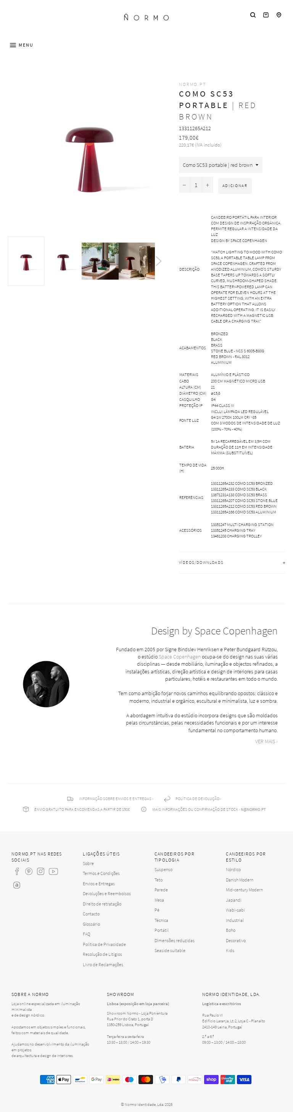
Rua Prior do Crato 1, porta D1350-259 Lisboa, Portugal (130, 1021)
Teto (159, 880)
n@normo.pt (253, 809)
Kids (230, 950)
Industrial (235, 920)
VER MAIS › (266, 741)
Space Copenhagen (180, 656)
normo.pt (192, 84)
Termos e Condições (101, 873)
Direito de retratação (102, 904)
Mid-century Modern (244, 890)
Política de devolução (197, 798)
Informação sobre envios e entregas (115, 798)
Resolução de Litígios (102, 954)
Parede (161, 890)
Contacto (91, 914)
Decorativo (236, 940)
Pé (157, 910)
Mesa (159, 900)
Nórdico (233, 869)
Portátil (162, 930)
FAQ (86, 934)
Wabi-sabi (235, 910)
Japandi (233, 900)
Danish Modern (239, 880)
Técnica (161, 920)
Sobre (88, 863)
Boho (230, 930)
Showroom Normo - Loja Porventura (137, 1013)
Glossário (91, 924)
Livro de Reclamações (103, 964)
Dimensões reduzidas (175, 940)
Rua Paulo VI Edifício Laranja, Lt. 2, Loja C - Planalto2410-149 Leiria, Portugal (233, 1020)
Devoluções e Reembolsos (107, 893)
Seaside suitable (170, 950)
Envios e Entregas (99, 883)
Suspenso (163, 869)
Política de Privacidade (104, 944)
